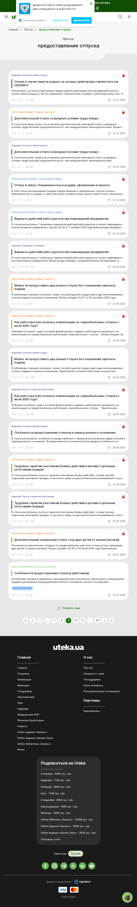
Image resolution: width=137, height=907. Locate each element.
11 (82, 620)
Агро (20, 702)
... (47, 620)
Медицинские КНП (28, 714)
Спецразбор (24, 691)
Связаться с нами (93, 673)
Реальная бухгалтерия (30, 720)
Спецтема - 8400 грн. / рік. (56, 773)
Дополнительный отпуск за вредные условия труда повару (56, 118)
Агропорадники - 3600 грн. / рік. (59, 806)
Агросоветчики (25, 697)
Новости (16, 566)
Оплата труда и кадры (50, 179)
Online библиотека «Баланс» (34, 743)
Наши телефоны (93, 685)
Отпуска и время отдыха (34, 75)
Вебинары (23, 685)
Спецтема (23, 673)
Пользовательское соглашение (101, 691)
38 (97, 620)
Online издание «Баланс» (24, 179)
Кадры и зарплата (45, 112)
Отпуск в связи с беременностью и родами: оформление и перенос (62, 185)
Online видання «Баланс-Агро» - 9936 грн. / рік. (68, 832)
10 (75, 620)
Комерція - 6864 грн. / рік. (56, 786)
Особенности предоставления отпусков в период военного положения (64, 433)
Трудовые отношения (33, 245)
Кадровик (16, 75)
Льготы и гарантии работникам (38, 389)
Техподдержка (91, 679)
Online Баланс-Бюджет (23, 112)
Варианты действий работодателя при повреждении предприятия (61, 219)
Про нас (88, 667)
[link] (68, 87)
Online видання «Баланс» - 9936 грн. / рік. (65, 826)
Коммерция (24, 679)
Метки (21, 749)
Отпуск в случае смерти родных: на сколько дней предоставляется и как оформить (66, 84)
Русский (75, 853)
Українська (60, 853)
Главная (22, 667)
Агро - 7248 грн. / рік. (53, 793)
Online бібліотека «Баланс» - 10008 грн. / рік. (67, 819)
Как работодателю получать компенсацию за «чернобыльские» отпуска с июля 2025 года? (66, 324)
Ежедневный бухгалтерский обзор (39, 566)
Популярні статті (50, 839)
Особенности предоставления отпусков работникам (51, 573)
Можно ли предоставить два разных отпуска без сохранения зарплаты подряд (65, 287)
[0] (127, 897)
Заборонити (60, 20)
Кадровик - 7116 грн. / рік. (56, 780)
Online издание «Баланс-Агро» (35, 738)
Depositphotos (91, 711)
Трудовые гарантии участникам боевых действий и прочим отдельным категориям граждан (64, 468)
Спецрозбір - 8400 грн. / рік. (57, 800)
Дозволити (81, 20)
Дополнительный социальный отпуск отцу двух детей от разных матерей (66, 540)
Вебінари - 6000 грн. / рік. (56, 813)
